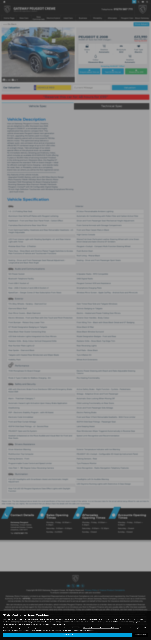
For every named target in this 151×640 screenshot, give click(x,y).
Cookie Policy (58, 624)
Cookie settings (140, 634)
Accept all (67, 634)
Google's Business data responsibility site (101, 628)
